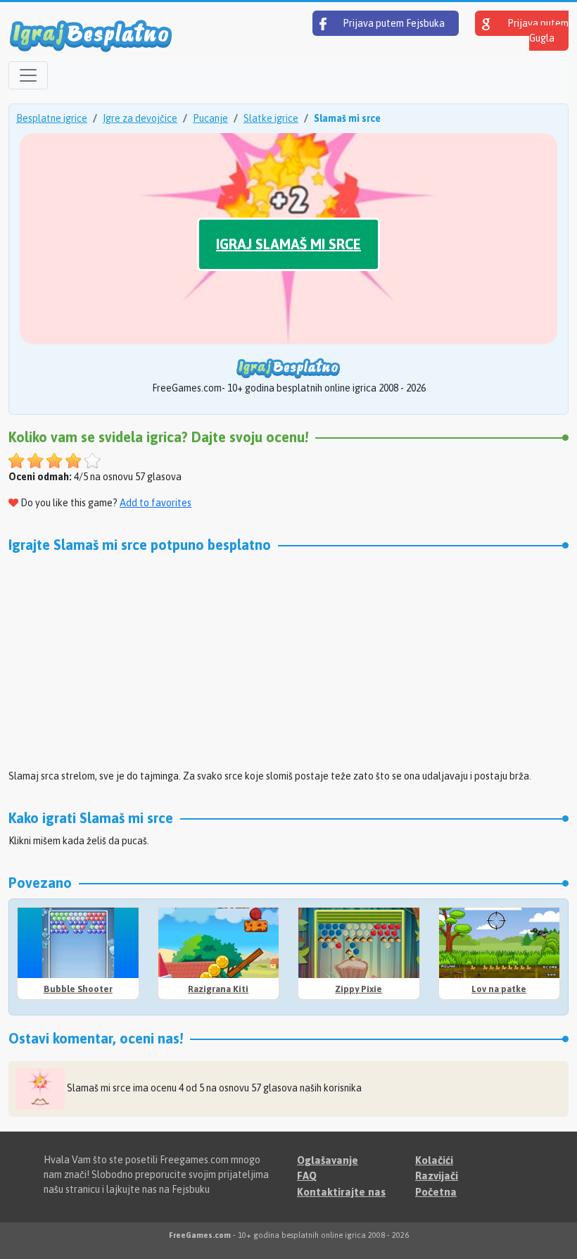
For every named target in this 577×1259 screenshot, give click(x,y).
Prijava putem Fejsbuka (393, 23)
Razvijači (436, 1176)
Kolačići (434, 1160)
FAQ (307, 1176)
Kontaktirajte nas (341, 1192)
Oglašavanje (327, 1160)
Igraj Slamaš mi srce (288, 244)
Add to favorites (155, 502)
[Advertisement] (288, 659)
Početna (436, 1192)
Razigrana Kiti (218, 989)
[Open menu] (28, 75)
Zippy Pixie (358, 989)
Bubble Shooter (78, 989)
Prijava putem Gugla (537, 31)
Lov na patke (498, 989)
